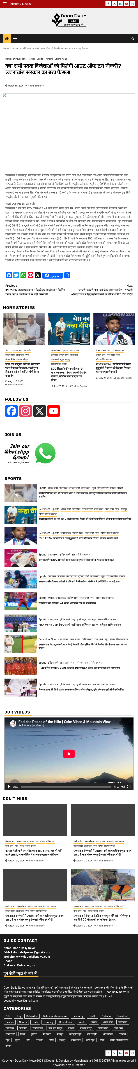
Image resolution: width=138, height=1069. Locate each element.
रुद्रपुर (67, 359)
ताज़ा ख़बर (20, 355)
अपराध (94, 1022)
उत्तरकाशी (122, 1022)
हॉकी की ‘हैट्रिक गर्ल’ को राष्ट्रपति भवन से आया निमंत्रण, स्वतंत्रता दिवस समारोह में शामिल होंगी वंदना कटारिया (22, 370)
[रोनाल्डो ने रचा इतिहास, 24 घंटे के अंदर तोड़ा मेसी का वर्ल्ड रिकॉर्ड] (20, 601)
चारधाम (71, 1028)
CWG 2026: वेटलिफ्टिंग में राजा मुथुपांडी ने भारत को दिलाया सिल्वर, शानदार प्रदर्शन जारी (113, 368)
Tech (35, 1022)
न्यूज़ (27, 355)
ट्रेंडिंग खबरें (10, 355)
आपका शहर (17, 350)
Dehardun (44, 639)
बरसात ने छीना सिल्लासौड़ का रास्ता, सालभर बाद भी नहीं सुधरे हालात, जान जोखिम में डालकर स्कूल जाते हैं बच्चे (33, 852)
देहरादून (60, 1034)
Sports (40, 59)
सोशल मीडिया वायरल (13, 359)
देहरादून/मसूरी (75, 1034)
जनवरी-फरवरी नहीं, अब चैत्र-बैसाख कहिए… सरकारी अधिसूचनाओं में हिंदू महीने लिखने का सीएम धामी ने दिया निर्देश (102, 290)
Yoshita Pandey (36, 86)
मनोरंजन (79, 662)
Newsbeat (56, 350)
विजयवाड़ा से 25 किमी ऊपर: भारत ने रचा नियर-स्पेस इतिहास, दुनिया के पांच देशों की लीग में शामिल (81, 689)
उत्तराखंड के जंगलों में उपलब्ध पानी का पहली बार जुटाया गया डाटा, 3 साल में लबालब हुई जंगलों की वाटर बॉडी (102, 852)
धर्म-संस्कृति (92, 1034)
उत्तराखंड (27, 350)
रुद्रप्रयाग (75, 1040)
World (51, 597)
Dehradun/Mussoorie (16, 59)
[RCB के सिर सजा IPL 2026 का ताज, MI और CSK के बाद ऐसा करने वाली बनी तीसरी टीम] (20, 666)
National (106, 1016)
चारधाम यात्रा (86, 1028)
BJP (8, 1016)
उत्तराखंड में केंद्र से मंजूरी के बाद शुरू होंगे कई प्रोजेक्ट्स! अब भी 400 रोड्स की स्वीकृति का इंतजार (101, 917)
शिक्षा (102, 1040)
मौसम (51, 1040)
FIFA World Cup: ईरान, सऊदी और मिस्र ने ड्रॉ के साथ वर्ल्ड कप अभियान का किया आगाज (80, 624)
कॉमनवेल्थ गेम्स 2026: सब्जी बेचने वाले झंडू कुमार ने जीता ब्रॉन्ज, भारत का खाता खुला (76, 559)
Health (92, 1016)
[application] (69, 753)
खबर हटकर (119, 350)
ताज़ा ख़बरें (55, 359)
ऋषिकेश (61, 576)
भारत (84, 684)
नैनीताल (122, 1034)
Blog (18, 1016)
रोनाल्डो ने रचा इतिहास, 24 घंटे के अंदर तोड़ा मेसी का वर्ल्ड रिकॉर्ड (67, 603)
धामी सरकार (108, 1034)
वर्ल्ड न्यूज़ (92, 619)
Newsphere (59, 1065)
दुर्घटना (34, 1034)
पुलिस (17, 1040)
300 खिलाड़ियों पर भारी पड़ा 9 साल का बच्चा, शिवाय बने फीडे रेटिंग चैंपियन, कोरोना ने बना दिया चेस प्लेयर (68, 374)
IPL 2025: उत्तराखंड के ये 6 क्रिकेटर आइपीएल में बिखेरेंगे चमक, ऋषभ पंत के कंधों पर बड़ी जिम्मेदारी (35, 290)
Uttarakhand (61, 59)
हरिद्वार (25, 359)
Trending (49, 59)
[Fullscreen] (129, 786)
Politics (31, 59)
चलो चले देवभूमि (55, 1028)
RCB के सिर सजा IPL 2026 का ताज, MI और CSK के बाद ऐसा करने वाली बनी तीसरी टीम (79, 668)
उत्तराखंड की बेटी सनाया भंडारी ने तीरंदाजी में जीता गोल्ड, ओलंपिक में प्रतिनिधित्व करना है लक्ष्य (79, 581)
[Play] (9, 786)
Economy (78, 1016)
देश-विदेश (47, 1034)
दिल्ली (22, 1034)
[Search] (132, 38)
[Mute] (123, 786)
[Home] (7, 38)
